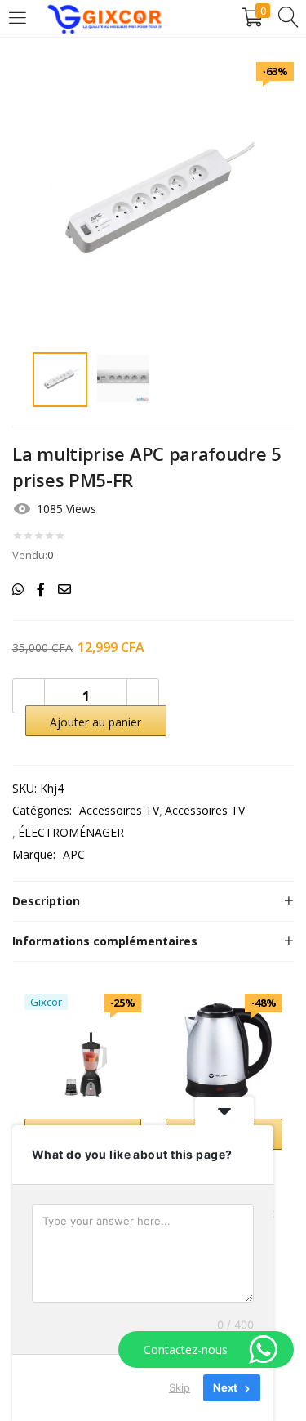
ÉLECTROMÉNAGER (71, 832)
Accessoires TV (119, 810)
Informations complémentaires (104, 941)
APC (74, 854)
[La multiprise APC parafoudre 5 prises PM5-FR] (18, 589)
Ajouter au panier (95, 722)
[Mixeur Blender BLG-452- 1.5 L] (82, 1050)
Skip (179, 1387)
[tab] (153, 901)
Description (46, 901)
